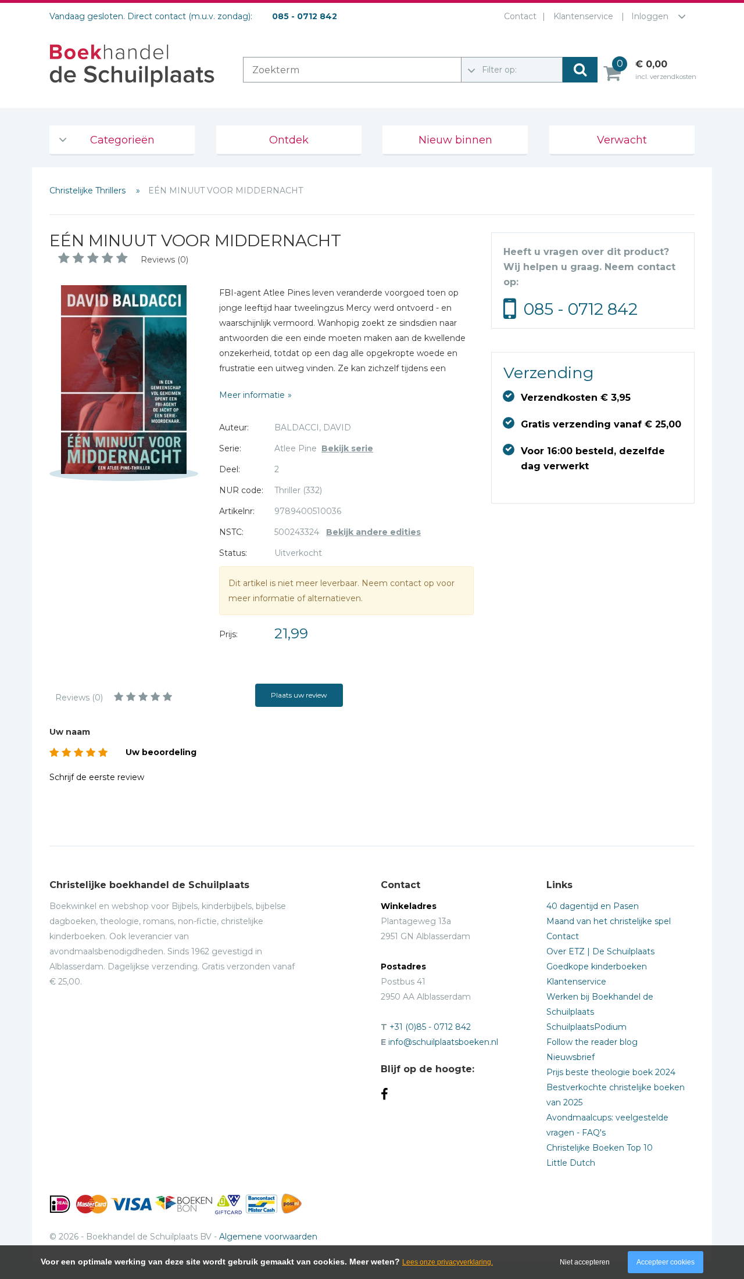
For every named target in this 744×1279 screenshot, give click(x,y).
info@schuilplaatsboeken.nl (443, 1042)
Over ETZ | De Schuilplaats (600, 951)
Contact (520, 16)
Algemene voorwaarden (268, 1236)
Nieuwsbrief (570, 1057)
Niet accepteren (585, 1262)
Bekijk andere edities (373, 532)
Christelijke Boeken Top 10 (599, 1148)
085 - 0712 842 (581, 309)
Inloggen (649, 16)
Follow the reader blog (592, 1042)
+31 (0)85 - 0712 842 (430, 1027)
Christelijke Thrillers (88, 190)
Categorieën (122, 140)
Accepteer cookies (665, 1262)
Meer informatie (252, 395)
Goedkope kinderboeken (596, 966)
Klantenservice (583, 16)
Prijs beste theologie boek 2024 (610, 1072)
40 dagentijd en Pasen (592, 906)
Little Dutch (570, 1163)
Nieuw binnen (455, 140)
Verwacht (622, 140)
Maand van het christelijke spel (608, 921)
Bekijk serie (347, 448)
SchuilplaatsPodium (586, 1027)
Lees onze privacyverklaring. (447, 1262)
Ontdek (289, 140)
